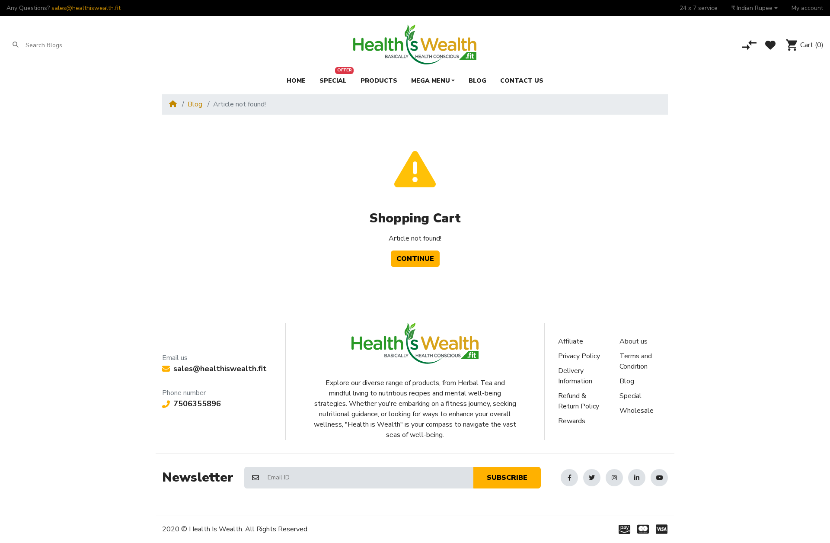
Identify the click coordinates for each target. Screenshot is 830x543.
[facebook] (569, 477)
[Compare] (749, 45)
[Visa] (663, 529)
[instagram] (614, 477)
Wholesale (636, 410)
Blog (195, 104)
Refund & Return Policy (578, 401)
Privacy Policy (579, 356)
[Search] (15, 45)
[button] (755, 8)
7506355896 (197, 403)
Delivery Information (575, 376)
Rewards (571, 421)
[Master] (643, 529)
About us (633, 341)
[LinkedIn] (636, 477)
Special (630, 396)
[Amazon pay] (623, 529)
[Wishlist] (770, 45)
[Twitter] (591, 477)
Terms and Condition (635, 361)
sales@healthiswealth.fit (86, 8)
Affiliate (570, 341)
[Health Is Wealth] (414, 45)
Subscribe (507, 477)
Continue (415, 258)
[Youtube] (659, 477)
